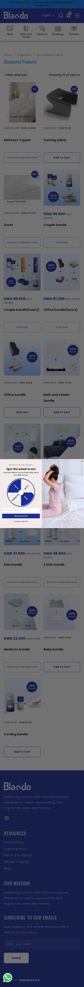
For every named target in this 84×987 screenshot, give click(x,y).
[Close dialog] (81, 461)
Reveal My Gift (21, 516)
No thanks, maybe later (21, 521)
